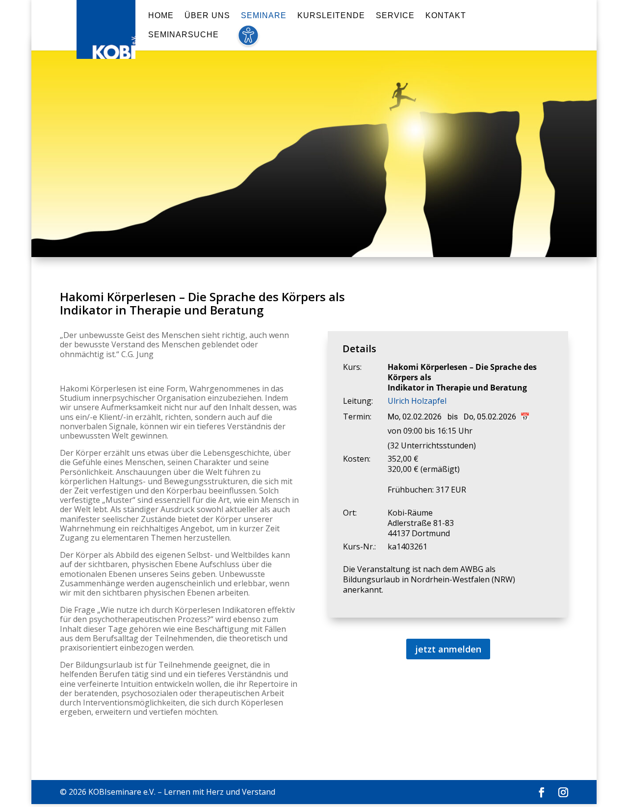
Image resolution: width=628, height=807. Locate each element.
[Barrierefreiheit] (248, 41)
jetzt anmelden (448, 649)
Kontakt (445, 16)
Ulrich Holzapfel (417, 400)
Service (395, 16)
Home (161, 16)
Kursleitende (331, 16)
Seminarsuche (183, 35)
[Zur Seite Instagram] (563, 792)
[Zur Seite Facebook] (542, 792)
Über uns (207, 16)
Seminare (264, 16)
